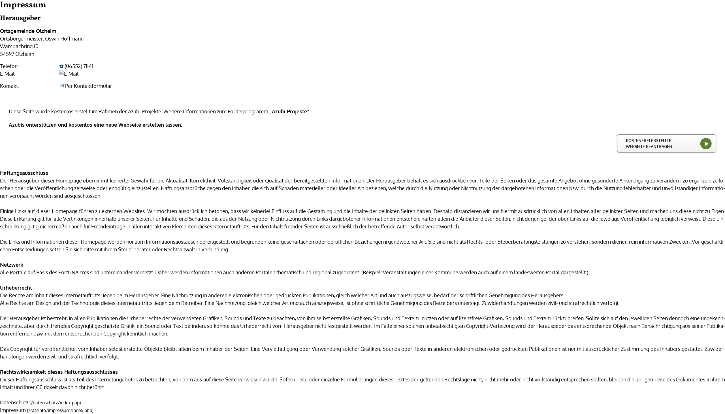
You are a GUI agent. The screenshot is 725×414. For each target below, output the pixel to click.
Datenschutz (14, 402)
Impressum (13, 410)
